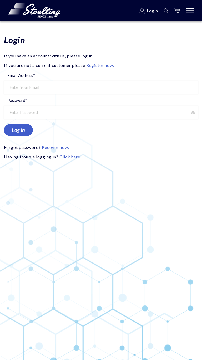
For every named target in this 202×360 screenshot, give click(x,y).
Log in (18, 130)
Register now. (100, 65)
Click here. (70, 156)
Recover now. (55, 147)
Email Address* (21, 75)
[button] (177, 11)
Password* (17, 100)
